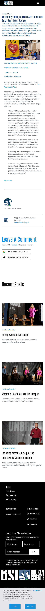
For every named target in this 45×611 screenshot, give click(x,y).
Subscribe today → (21, 223)
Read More (8, 180)
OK (15, 606)
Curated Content (23, 63)
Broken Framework (10, 63)
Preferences (37, 590)
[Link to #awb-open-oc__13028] (38, 3)
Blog (8, 14)
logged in (15, 245)
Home (4, 14)
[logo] (8, 2)
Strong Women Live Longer (15, 334)
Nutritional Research (11, 67)
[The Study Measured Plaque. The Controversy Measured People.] (22, 423)
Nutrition (34, 63)
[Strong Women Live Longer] (22, 304)
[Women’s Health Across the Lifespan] (22, 364)
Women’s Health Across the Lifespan (20, 394)
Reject (30, 606)
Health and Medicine (8, 330)
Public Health (23, 67)
